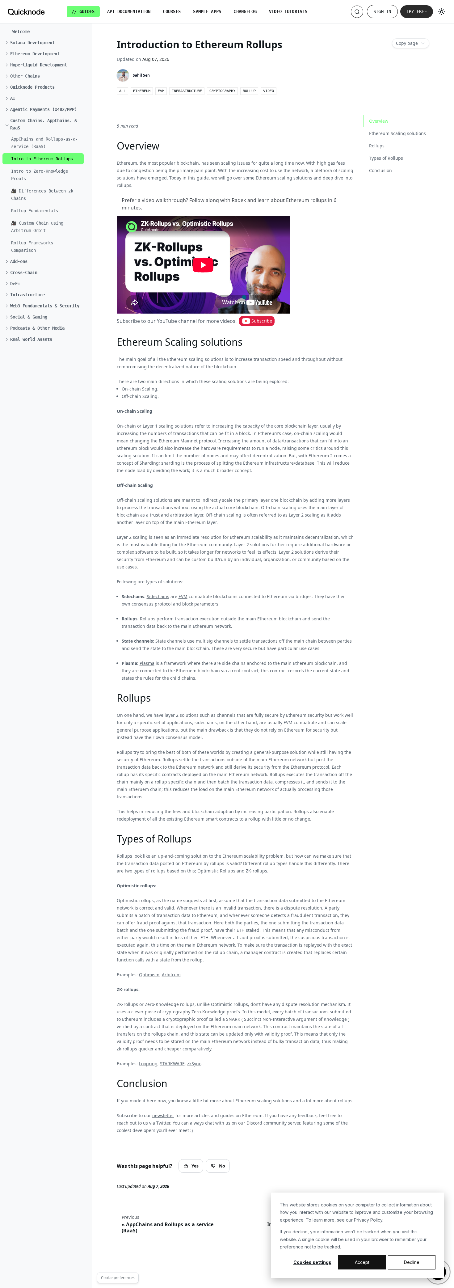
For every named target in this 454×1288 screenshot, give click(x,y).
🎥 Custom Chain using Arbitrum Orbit (37, 227)
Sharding (149, 463)
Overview (378, 121)
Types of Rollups (386, 158)
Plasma (147, 663)
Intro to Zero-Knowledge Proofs (39, 175)
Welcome (21, 31)
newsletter (163, 1115)
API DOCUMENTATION (129, 11)
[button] (44, 42)
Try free (416, 11)
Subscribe (261, 321)
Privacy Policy (368, 1220)
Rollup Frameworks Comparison (32, 246)
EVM (183, 596)
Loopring (148, 1063)
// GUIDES (83, 11)
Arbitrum (171, 975)
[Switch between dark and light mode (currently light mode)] (442, 12)
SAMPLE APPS (207, 11)
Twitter (163, 1123)
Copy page (407, 43)
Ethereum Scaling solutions (397, 133)
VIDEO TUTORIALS (288, 11)
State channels (170, 641)
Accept (362, 1262)
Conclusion (380, 170)
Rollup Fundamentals (34, 210)
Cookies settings (312, 1262)
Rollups (147, 619)
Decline (411, 1262)
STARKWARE (172, 1063)
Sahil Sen (141, 75)
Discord (254, 1123)
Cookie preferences (118, 1277)
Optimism (149, 975)
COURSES (172, 11)
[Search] (357, 12)
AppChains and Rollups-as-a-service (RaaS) (44, 143)
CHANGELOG (245, 11)
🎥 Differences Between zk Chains (42, 194)
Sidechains (158, 596)
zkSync (194, 1063)
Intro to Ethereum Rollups (42, 158)
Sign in (382, 11)
